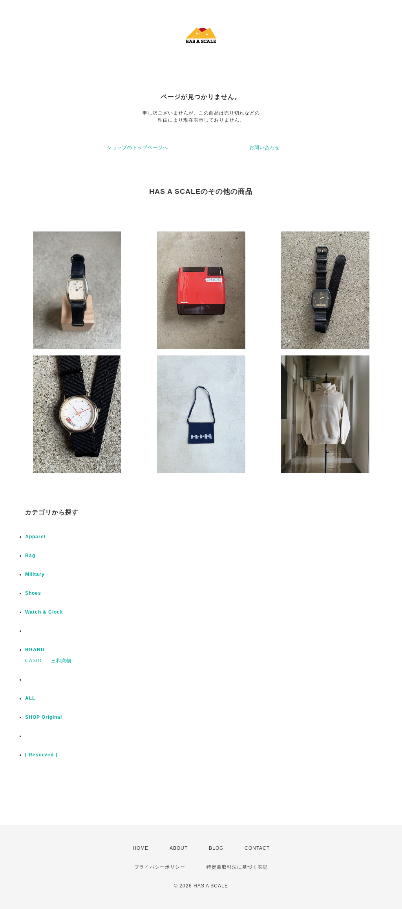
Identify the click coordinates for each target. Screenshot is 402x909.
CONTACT (257, 848)
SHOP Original (43, 717)
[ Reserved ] (41, 755)
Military (35, 574)
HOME (140, 848)
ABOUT (179, 848)
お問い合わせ (264, 147)
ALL (30, 698)
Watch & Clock (44, 612)
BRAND (35, 649)
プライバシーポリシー (159, 867)
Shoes (33, 593)
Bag (30, 555)
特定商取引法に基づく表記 (237, 867)
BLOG (216, 848)
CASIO (33, 660)
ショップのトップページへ (137, 147)
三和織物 (61, 660)
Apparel (35, 536)
